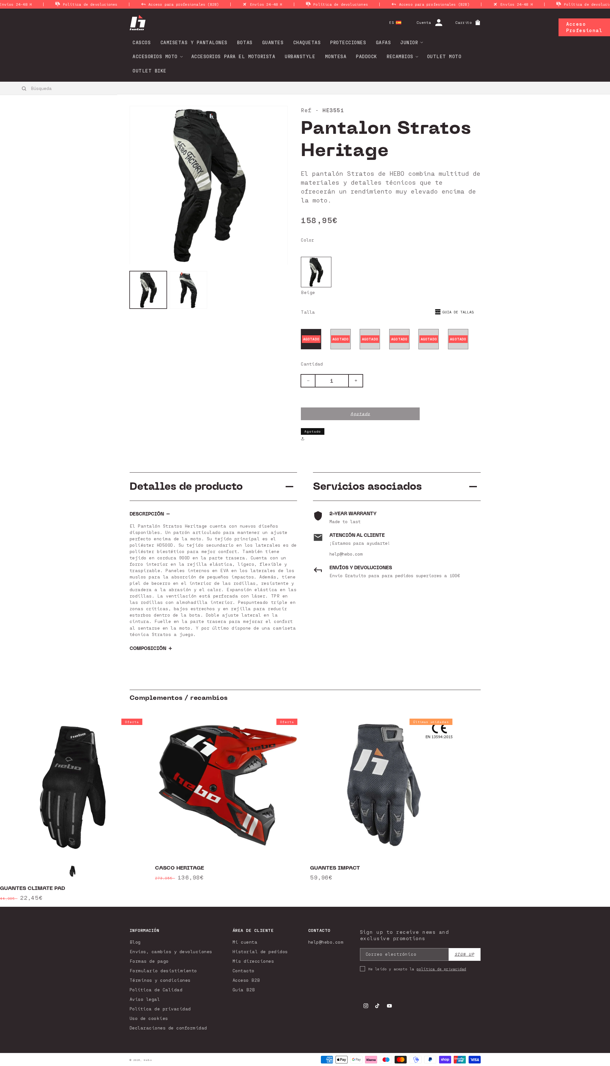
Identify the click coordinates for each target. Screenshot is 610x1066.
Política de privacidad (160, 1008)
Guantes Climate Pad (32, 888)
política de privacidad (441, 969)
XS (311, 338)
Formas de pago (149, 961)
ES (391, 22)
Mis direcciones (253, 961)
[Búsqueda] (24, 88)
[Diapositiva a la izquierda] (25, 808)
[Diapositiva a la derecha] (584, 808)
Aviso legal (145, 999)
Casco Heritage (179, 867)
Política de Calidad (156, 989)
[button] (409, 42)
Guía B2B (244, 989)
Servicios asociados (367, 486)
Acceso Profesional (584, 27)
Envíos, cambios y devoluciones (171, 951)
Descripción (147, 514)
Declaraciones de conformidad (168, 1027)
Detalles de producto (186, 486)
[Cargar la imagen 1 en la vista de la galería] (188, 290)
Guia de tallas (458, 312)
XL (428, 338)
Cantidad (312, 363)
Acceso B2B (246, 980)
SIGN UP (464, 954)
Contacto (243, 970)
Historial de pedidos (260, 951)
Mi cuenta (245, 942)
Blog (135, 942)
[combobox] (58, 88)
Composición (148, 649)
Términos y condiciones (160, 980)
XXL (458, 338)
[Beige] (316, 272)
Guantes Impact (335, 867)
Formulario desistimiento (163, 970)
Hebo (148, 1060)
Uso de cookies (149, 1018)
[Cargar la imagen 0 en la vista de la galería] (148, 290)
